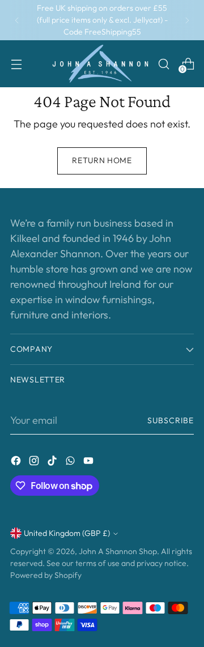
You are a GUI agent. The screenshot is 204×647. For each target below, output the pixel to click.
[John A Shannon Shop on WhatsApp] (71, 462)
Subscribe (170, 420)
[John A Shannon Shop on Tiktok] (53, 462)
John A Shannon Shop (118, 551)
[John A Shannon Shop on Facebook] (17, 462)
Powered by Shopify (46, 575)
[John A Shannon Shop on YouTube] (89, 462)
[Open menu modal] (16, 63)
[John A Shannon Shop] (100, 64)
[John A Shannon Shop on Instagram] (35, 462)
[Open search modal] (163, 63)
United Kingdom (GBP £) (67, 533)
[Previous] (17, 20)
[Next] (187, 20)
